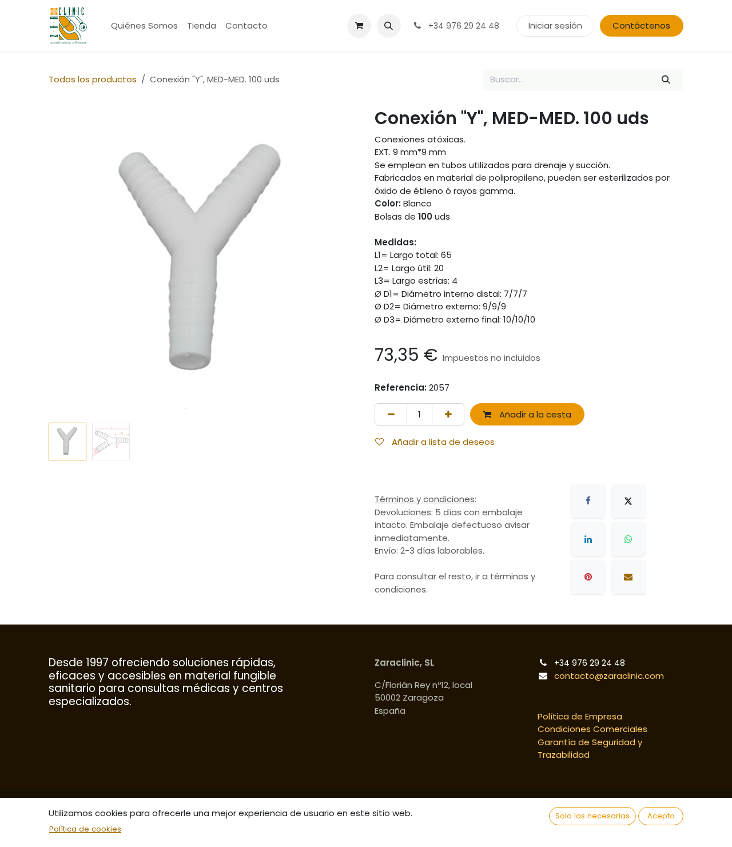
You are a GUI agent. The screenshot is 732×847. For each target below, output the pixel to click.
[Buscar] (666, 80)
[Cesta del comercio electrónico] (359, 26)
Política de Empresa (580, 716)
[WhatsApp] (628, 539)
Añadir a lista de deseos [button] (442, 442)
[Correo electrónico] (628, 577)
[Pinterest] (588, 577)
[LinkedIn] (588, 539)
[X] (628, 501)
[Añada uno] (448, 414)
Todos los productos (93, 79)
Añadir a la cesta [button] (534, 414)
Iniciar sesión (555, 25)
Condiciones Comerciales (592, 729)
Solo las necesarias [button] (592, 815)
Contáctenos (641, 25)
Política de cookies (85, 829)
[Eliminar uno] (391, 414)
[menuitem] (144, 26)
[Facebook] (588, 501)
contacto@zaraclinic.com (609, 676)
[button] (389, 26)
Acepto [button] (661, 815)
